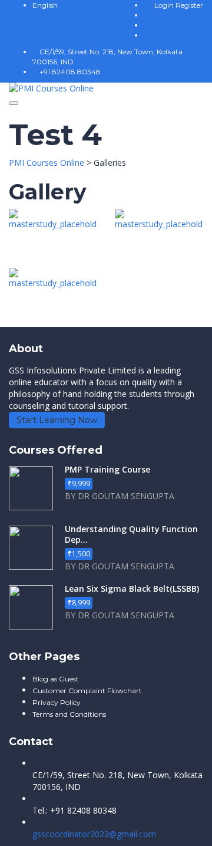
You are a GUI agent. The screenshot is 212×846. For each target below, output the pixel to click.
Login (164, 5)
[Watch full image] (53, 238)
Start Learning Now (56, 420)
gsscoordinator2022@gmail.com (94, 834)
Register (189, 5)
